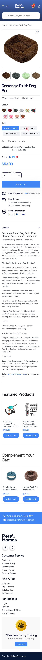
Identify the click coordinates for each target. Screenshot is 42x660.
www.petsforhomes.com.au (16, 374)
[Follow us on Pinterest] (17, 157)
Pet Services (7, 593)
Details (5, 227)
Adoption (6, 583)
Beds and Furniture (19, 147)
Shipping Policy (8, 563)
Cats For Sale (7, 590)
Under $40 (22, 150)
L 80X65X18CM (28, 128)
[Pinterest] (12, 548)
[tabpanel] (6, 75)
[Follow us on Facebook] (10, 157)
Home (4, 25)
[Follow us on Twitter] (13, 157)
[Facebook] (5, 548)
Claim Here (21, 644)
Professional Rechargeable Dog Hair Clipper (30, 424)
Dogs (14, 150)
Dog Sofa (31, 147)
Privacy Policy (8, 570)
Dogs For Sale (8, 587)
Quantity (11, 172)
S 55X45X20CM (11, 133)
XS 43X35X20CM (30, 133)
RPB (26, 193)
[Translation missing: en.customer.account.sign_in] (7, 6)
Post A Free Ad (8, 613)
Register (5, 607)
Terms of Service (9, 573)
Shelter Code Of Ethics (11, 610)
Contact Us (6, 560)
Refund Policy (8, 566)
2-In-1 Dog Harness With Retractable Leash (11, 424)
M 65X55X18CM (10, 128)
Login (4, 603)
